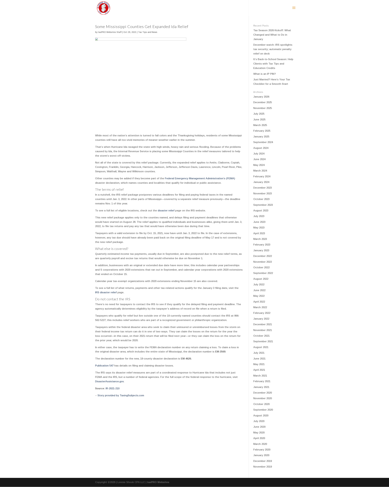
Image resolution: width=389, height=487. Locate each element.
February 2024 (261, 176)
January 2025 (261, 136)
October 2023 (261, 199)
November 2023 (262, 193)
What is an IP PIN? (264, 73)
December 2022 (262, 256)
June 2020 (259, 426)
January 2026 (261, 96)
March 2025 (260, 125)
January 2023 (261, 250)
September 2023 (263, 204)
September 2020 (263, 409)
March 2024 (260, 170)
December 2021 (262, 324)
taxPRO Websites (158, 482)
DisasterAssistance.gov (109, 381)
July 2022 (258, 284)
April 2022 (259, 301)
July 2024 (258, 153)
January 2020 (261, 455)
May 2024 (259, 165)
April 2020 (259, 438)
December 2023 (262, 187)
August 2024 (260, 148)
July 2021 (258, 352)
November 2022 (262, 261)
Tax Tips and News (147, 32)
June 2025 (259, 119)
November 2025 (262, 108)
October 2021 (261, 335)
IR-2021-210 (112, 388)
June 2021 (259, 358)
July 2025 (258, 113)
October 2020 (261, 404)
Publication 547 (104, 365)
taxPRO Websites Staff (110, 32)
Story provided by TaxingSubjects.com (121, 395)
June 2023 (259, 222)
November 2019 (262, 466)
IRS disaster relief (106, 292)
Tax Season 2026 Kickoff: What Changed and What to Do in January (272, 35)
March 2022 (260, 307)
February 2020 (261, 449)
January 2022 (261, 318)
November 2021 (262, 330)
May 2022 (259, 295)
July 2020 (258, 421)
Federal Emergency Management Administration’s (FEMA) (200, 178)
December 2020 (262, 392)
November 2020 (262, 398)
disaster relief (166, 210)
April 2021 (259, 369)
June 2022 (259, 290)
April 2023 (259, 233)
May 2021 (259, 364)
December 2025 (262, 102)
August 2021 (260, 347)
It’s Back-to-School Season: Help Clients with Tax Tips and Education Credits (273, 64)
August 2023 (260, 210)
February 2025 (261, 130)
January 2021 (261, 387)
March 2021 (260, 375)
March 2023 (260, 239)
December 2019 (262, 461)
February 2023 (261, 244)
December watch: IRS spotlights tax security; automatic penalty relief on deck (272, 49)
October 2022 (261, 267)
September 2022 (263, 273)
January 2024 (261, 182)
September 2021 (263, 341)
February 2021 (261, 381)
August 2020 (260, 415)
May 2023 (259, 227)
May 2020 (259, 432)
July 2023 (258, 216)
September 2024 (263, 142)
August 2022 (260, 278)
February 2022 (261, 313)
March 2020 (260, 444)
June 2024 (259, 159)
